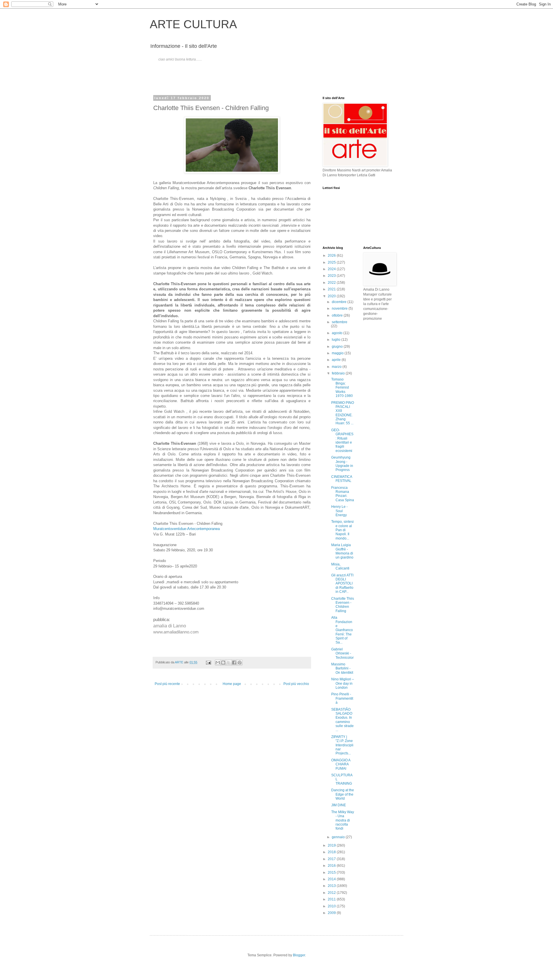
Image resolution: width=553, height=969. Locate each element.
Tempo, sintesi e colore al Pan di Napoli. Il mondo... (342, 530)
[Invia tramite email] (218, 662)
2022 (332, 283)
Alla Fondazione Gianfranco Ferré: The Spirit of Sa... (342, 630)
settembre (339, 322)
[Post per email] (208, 662)
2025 (332, 262)
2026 (332, 255)
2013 (332, 886)
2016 (332, 866)
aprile (337, 360)
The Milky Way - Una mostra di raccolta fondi (342, 820)
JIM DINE (338, 805)
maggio (338, 353)
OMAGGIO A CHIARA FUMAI (340, 764)
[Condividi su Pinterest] (240, 662)
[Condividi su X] (229, 662)
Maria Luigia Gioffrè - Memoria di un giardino (342, 551)
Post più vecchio (296, 684)
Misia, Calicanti (340, 566)
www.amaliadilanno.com (176, 632)
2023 (332, 276)
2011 (332, 899)
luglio (336, 340)
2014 (332, 879)
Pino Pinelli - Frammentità (342, 698)
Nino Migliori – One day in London (342, 683)
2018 (332, 852)
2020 (332, 296)
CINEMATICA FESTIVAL (341, 479)
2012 (332, 893)
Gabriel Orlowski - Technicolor (342, 653)
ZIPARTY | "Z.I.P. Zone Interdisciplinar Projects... (342, 745)
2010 (332, 906)
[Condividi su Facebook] (234, 662)
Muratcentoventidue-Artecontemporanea (186, 529)
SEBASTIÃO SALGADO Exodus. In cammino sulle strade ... (342, 719)
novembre (340, 308)
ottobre (338, 315)
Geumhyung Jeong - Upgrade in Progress (342, 463)
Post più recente (167, 684)
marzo (337, 367)
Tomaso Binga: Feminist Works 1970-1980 (342, 387)
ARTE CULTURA (193, 24)
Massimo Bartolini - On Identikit (342, 668)
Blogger (299, 955)
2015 (332, 872)
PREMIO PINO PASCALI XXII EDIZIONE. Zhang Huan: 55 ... (342, 413)
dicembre (339, 302)
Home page (232, 684)
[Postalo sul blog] (223, 662)
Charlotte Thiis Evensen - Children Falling (342, 605)
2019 (332, 845)
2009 (332, 913)
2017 (332, 859)
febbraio (339, 373)
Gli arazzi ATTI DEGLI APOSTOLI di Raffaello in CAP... (342, 583)
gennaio (339, 837)
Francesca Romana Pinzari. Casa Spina (342, 494)
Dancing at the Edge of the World (342, 794)
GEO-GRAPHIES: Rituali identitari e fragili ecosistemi (342, 440)
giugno (338, 347)
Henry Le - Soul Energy (339, 511)
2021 (332, 289)
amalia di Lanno (170, 625)
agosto (337, 333)
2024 (332, 269)
